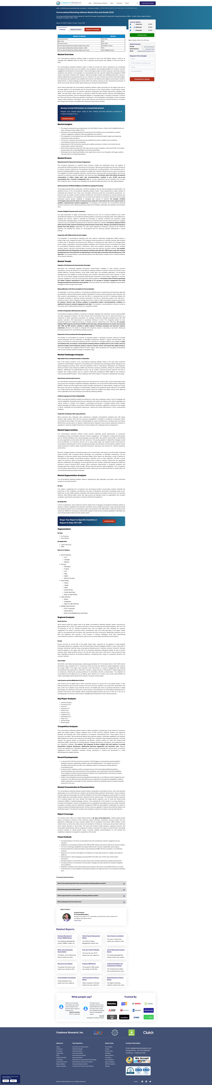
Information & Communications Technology (84, 1059)
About (58, 1047)
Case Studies (108, 1047)
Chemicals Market (77, 1051)
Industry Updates (61, 1066)
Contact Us (59, 1049)
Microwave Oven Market (65, 963)
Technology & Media (93, 8)
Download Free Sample (142, 79)
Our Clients (59, 1051)
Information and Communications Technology (73, 8)
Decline (13, 1080)
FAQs (57, 1055)
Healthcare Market (77, 1049)
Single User (139, 24)
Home (57, 8)
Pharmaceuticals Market (79, 1055)
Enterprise (139, 30)
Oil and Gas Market (77, 1053)
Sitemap (107, 1066)
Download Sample (67, 118)
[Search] (138, 3)
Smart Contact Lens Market (115, 936)
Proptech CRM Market (89, 963)
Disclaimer (108, 1053)
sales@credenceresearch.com (145, 51)
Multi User (139, 27)
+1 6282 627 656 (149, 49)
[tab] (62, 29)
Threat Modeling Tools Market (67, 977)
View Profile (77, 920)
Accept (5, 1080)
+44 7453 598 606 (149, 46)
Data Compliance (110, 1062)
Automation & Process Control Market (82, 1066)
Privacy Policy (109, 1051)
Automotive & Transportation (80, 1047)
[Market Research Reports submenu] (107, 3)
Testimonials (59, 1053)
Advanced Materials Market (80, 1064)
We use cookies (6, 1076)
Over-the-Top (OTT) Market (90, 950)
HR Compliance (109, 1059)
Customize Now (109, 521)
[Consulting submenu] (122, 3)
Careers (107, 1049)
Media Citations (109, 1055)
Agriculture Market (77, 1057)
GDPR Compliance (110, 1064)
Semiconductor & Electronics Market (82, 1062)
